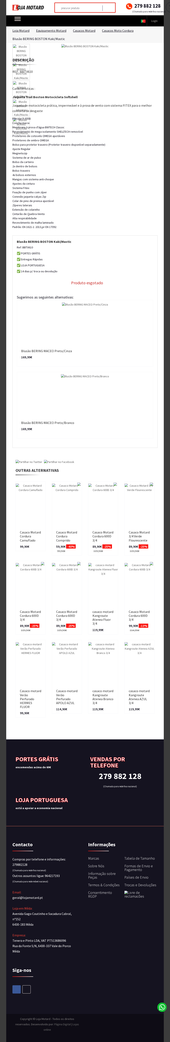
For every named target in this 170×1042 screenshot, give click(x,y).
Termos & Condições (104, 885)
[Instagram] (26, 989)
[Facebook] (16, 989)
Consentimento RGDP (100, 894)
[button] (143, 21)
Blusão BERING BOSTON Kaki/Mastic (38, 39)
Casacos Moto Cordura (118, 30)
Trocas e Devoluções (140, 885)
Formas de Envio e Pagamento (138, 868)
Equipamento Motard (51, 30)
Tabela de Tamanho (139, 858)
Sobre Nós (96, 866)
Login (154, 21)
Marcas (93, 858)
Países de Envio (136, 877)
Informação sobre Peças (102, 875)
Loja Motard (20, 30)
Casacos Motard (84, 30)
